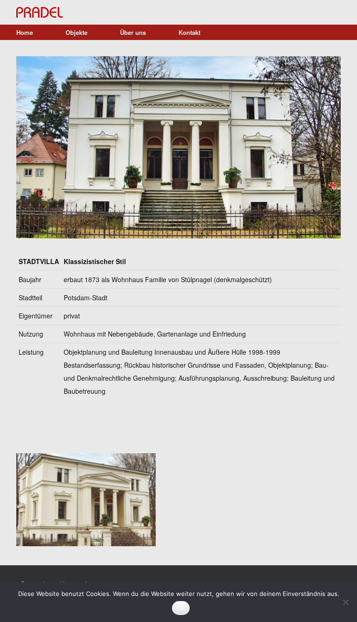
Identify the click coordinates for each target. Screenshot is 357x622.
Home (24, 32)
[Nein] (345, 602)
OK (181, 608)
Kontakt (189, 32)
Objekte (76, 32)
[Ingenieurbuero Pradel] (39, 12)
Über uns (133, 32)
